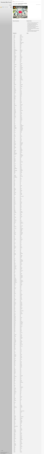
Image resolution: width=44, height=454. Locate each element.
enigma (14, 172)
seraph (14, 362)
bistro (14, 81)
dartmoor (21, 144)
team (14, 395)
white (14, 439)
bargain (14, 69)
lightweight (21, 253)
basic (14, 70)
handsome (21, 212)
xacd (20, 447)
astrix (20, 64)
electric (21, 167)
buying (21, 101)
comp (14, 129)
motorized (21, 280)
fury (20, 197)
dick (20, 153)
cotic (20, 133)
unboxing (15, 416)
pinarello (15, 311)
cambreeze (21, 104)
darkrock (15, 144)
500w (20, 45)
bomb (20, 85)
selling (14, 361)
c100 (14, 102)
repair (14, 337)
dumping (15, 165)
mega (14, 269)
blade (14, 82)
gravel (14, 208)
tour (20, 404)
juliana (21, 237)
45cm (14, 44)
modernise (21, 275)
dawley (14, 146)
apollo (14, 60)
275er (14, 40)
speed (20, 376)
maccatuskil (21, 260)
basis (20, 70)
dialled (14, 152)
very (20, 424)
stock (20, 384)
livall (14, 255)
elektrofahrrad (15, 168)
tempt (14, 397)
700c (14, 48)
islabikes (21, 234)
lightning (15, 253)
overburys (15, 299)
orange (21, 297)
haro (14, 215)
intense (21, 231)
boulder (21, 88)
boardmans (21, 84)
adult (20, 49)
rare (14, 332)
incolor (21, 227)
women (21, 442)
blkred (14, 83)
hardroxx (15, 214)
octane (14, 295)
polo (20, 316)
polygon (15, 317)
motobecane (15, 280)
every (20, 173)
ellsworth (21, 169)
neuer (20, 289)
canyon (21, 105)
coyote (14, 135)
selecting (15, 360)
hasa (20, 215)
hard (20, 213)
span (20, 374)
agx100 (14, 51)
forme (14, 191)
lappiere (15, 247)
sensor (21, 361)
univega (15, 418)
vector (14, 421)
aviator (21, 66)
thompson (15, 400)
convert (14, 130)
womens (15, 443)
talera (14, 394)
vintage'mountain (16, 426)
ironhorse (15, 234)
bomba (14, 86)
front (14, 195)
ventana (21, 422)
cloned (14, 123)
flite (20, 186)
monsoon (15, 278)
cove (20, 134)
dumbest (21, 164)
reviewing (15, 341)
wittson (21, 441)
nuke (14, 294)
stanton (14, 380)
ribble (14, 343)
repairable (21, 337)
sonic (20, 373)
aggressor (21, 50)
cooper (21, 131)
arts (20, 62)
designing (15, 150)
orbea (14, 298)
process (15, 322)
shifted (21, 364)
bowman (15, 89)
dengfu (21, 148)
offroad (21, 295)
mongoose (21, 277)
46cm (20, 44)
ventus (21, 423)
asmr (14, 63)
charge (14, 114)
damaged (15, 143)
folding (21, 188)
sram (20, 379)
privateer (21, 321)
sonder (14, 373)
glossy (21, 206)
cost (14, 133)
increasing (15, 228)
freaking (21, 193)
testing (21, 399)
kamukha (15, 239)
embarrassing (15, 170)
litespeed (15, 254)
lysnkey (14, 260)
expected (15, 175)
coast (14, 124)
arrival (14, 62)
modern (14, 275)
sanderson (15, 355)
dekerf (20, 147)
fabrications (21, 176)
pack (14, 301)
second (21, 359)
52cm (20, 46)
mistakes (21, 273)
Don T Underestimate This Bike (21, 3)
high (20, 218)
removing (15, 336)
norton (21, 293)
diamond (21, 152)
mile (20, 272)
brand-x (14, 91)
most (20, 279)
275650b (21, 39)
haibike (14, 210)
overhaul (21, 299)
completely (21, 129)
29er (14, 41)
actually (14, 49)
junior (20, 238)
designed (21, 149)
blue (20, 83)
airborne (21, 51)
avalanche (15, 66)
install (14, 230)
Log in (2, 450)
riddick (21, 343)
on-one (14, 296)
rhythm (21, 342)
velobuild (21, 421)
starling (21, 380)
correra (21, 132)
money (14, 277)
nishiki (14, 292)
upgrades (15, 419)
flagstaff (21, 185)
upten (20, 419)
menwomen (21, 270)
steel (14, 382)
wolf (14, 442)
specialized (15, 376)
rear (20, 333)
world (20, 445)
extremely (15, 176)
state (14, 381)
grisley (14, 209)
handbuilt (21, 211)
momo (14, 276)
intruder (14, 233)
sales (14, 353)
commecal (21, 127)
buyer (14, 101)
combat (14, 126)
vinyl (20, 426)
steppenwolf (21, 382)
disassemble (21, 155)
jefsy (20, 236)
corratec (15, 132)
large (14, 248)
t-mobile (15, 393)
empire (14, 171)
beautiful (21, 72)
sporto (20, 378)
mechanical (15, 268)
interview (15, 232)
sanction (21, 354)
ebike (14, 166)
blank (20, 82)
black (20, 81)
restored (15, 339)
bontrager (21, 86)
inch (14, 227)
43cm (14, 43)
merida (14, 271)
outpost (21, 298)
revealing (15, 340)
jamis (20, 235)
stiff (20, 383)
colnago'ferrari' (21, 125)
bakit (14, 68)
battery (14, 71)
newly (14, 290)
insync (14, 231)
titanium (15, 402)
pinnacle (21, 312)
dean (20, 146)
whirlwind (15, 438)
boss (20, 87)
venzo (14, 424)
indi (14, 229)
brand (20, 90)
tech (20, 395)
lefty (20, 250)
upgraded (21, 418)
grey (20, 208)
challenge (15, 112)
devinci (21, 151)
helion (20, 217)
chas (20, 114)
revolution (21, 341)
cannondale (15, 105)
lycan (14, 259)
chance (21, 112)
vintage (21, 425)
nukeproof (21, 294)
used (14, 420)
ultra (20, 415)
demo (14, 148)
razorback (21, 332)
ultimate (15, 415)
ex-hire (21, 174)
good (14, 207)
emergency (21, 170)
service (14, 363)
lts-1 (14, 257)
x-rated (14, 447)
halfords (15, 211)
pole (20, 315)
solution (15, 372)
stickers (14, 383)
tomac (14, 403)
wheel (14, 435)
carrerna (15, 109)
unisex (21, 417)
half (20, 210)
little (20, 254)
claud (14, 122)
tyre (14, 414)
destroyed (21, 150)
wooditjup (15, 444)
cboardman (21, 110)
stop (20, 385)
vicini (14, 425)
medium (21, 268)
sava (14, 357)
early (20, 165)
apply (14, 61)
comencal (21, 126)
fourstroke (15, 192)
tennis (20, 397)
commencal (15, 128)
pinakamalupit (21, 310)
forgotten (21, 190)
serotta (21, 362)
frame (20, 192)
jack (14, 235)
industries (21, 229)
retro (20, 339)
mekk (20, 269)
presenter (15, 320)
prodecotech (21, 322)
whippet (21, 437)
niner (20, 291)
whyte (14, 440)
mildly (14, 272)
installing (21, 230)
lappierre (21, 247)
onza (14, 297)
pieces (14, 310)
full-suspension (22, 196)
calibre (14, 103)
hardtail (21, 214)
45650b (21, 43)
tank (20, 394)
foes (20, 187)
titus (20, 402)
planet (14, 315)
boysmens (15, 90)
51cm (14, 46)
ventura (14, 423)
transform (21, 406)
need (14, 289)
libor (20, 251)
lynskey (21, 259)
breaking (15, 92)
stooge (14, 385)
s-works (14, 352)
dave (14, 145)
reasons (21, 334)
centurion (15, 111)
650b (20, 47)
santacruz (15, 356)
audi (14, 65)
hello (14, 218)
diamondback (15, 153)
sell (20, 360)
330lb (14, 42)
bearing (14, 72)
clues (20, 123)
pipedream (21, 313)
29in (20, 41)
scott (20, 358)
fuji (20, 195)
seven (20, 363)
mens (14, 270)
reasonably (15, 334)
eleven (21, 168)
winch (20, 440)
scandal (21, 357)
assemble (21, 63)
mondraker (21, 276)
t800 (20, 393)
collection (15, 125)
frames (14, 193)
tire (20, 401)
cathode (15, 110)
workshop (15, 445)
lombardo (21, 255)
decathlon (15, 147)
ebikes (21, 166)
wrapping (21, 446)
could (14, 134)
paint (20, 301)
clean (20, 122)
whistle (21, 438)
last (20, 248)
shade (14, 364)
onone (21, 296)
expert (20, 175)
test (20, 398)
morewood (15, 279)
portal (20, 318)
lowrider (21, 256)
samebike (15, 354)
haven (14, 216)
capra (20, 106)
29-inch (21, 40)
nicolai (14, 291)
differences (15, 154)
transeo (14, 406)
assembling (15, 64)
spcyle (14, 375)
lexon (14, 251)
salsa (20, 353)
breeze (21, 92)
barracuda (21, 69)
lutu (20, 258)
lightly (20, 252)
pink (14, 312)
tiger (20, 400)
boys (20, 89)
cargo (14, 108)
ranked (14, 331)
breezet (21, 93)
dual (14, 164)
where (14, 437)
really (14, 333)
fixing (14, 185)
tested (14, 399)
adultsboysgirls (15, 50)
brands (21, 91)
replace (14, 338)
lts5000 (21, 257)
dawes (21, 145)
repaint (21, 336)
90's (20, 48)
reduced (21, 335)
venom (14, 422)
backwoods (21, 67)
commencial (21, 128)
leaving (14, 250)
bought (14, 88)
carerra (21, 107)
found (20, 191)
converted (21, 130)
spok (20, 377)
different (21, 154)
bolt (14, 85)
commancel (15, 127)
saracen (21, 356)
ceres (20, 111)
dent (14, 149)
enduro (21, 171)
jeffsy (14, 236)
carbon (14, 107)
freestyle (21, 194)
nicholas (21, 290)
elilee (14, 169)
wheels (21, 436)
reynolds (15, 342)
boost (14, 87)
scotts (14, 359)
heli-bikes (21, 216)
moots (20, 278)
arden (20, 61)
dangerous (21, 143)
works (20, 444)
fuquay (14, 197)
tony (20, 403)
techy (14, 396)
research (21, 338)
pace (20, 300)
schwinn (15, 358)
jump (14, 238)
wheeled (21, 435)
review (21, 340)
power (20, 319)
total (14, 404)
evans (14, 173)
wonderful (21, 443)
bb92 (20, 71)
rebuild (14, 335)
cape (14, 106)
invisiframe (21, 233)
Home (10, 5)
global (14, 206)
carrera (21, 108)
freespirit (15, 194)
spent (14, 377)
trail (14, 405)
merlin (20, 271)
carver (20, 109)
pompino (21, 317)
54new (14, 47)
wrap (14, 446)
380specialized (22, 42)
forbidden (15, 189)
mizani (14, 274)
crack (20, 135)
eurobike (21, 172)
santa (20, 355)
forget (14, 190)
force (20, 189)
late (14, 249)
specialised (21, 375)
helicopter (15, 217)
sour (14, 374)
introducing (21, 232)
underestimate (20, 4)
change (14, 113)
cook (14, 131)
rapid (20, 331)
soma (20, 372)
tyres (20, 414)
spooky (14, 378)
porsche (15, 318)
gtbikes (21, 209)
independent (21, 228)
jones (14, 237)
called (14, 104)
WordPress (4, 453)
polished (15, 316)
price (20, 320)
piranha (14, 314)
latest (20, 249)
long (14, 256)
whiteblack (21, 439)
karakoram (21, 239)
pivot (20, 314)
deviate (14, 151)
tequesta (15, 398)
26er (14, 39)
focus (14, 187)
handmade (15, 212)
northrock (15, 293)
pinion (20, 311)
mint (14, 273)
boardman (15, 84)
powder (14, 319)
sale (20, 352)
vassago (21, 420)
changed (21, 113)
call (20, 103)
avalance (21, 65)
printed (14, 321)
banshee (21, 68)
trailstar (21, 405)
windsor (15, 441)
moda (20, 274)
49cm (14, 45)
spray (14, 379)
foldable (15, 188)
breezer (14, 93)
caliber (21, 102)
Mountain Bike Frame (6, 2)
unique (14, 417)
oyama (14, 300)
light (14, 252)
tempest (21, 396)
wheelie (15, 436)
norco (20, 292)
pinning (14, 313)
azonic (14, 67)
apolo (20, 60)
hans (14, 213)
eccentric (15, 167)
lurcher (14, 258)
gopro (20, 207)
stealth (21, 381)
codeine (21, 124)
